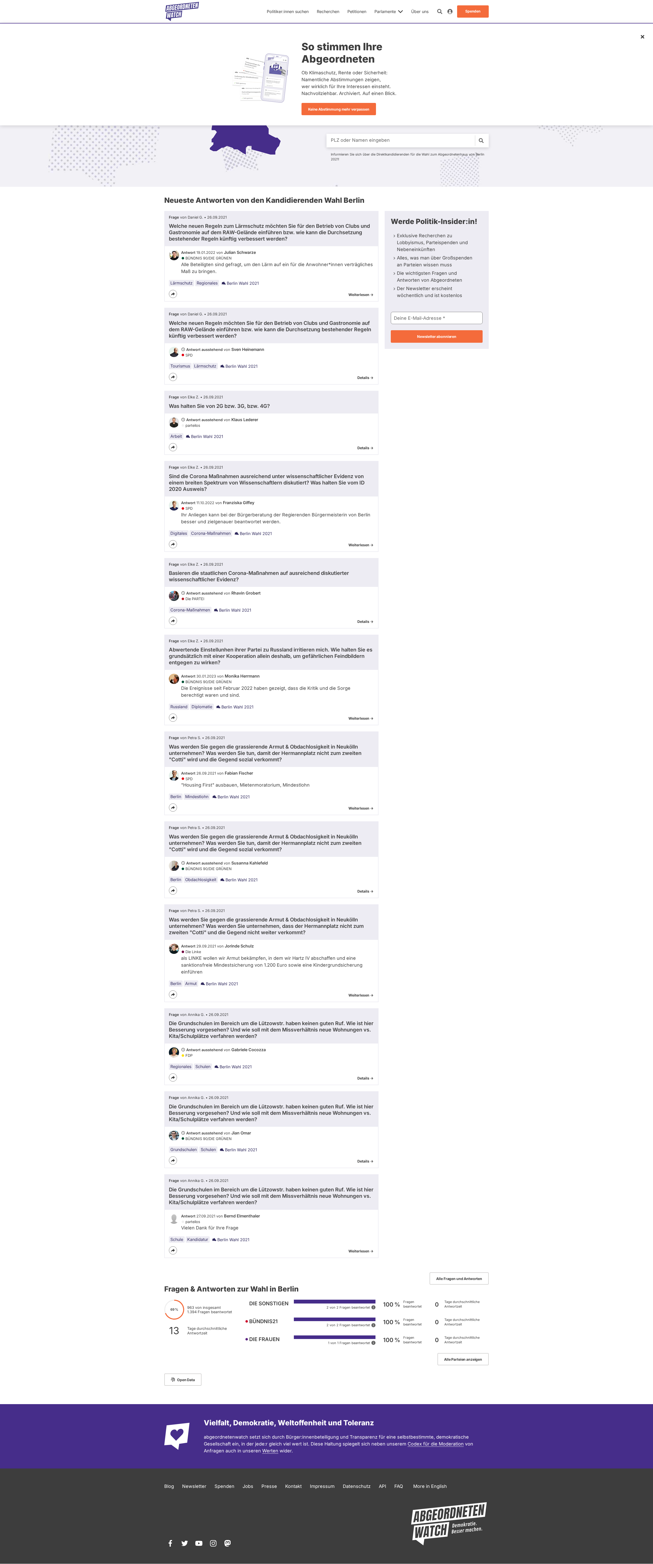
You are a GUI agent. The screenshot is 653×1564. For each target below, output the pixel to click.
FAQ (398, 1486)
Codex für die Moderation (436, 1444)
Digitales (178, 533)
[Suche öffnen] (440, 11)
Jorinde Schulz (239, 946)
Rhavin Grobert (246, 593)
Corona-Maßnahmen (211, 533)
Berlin (175, 796)
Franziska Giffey (238, 502)
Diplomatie (202, 706)
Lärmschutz (181, 283)
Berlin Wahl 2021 (243, 283)
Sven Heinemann (247, 349)
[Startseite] (182, 11)
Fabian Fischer (239, 773)
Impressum (322, 1486)
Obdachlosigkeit (200, 879)
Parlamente (385, 11)
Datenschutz (357, 1486)
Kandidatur (197, 1239)
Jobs (248, 1486)
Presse (269, 1486)
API (382, 1486)
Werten (270, 1450)
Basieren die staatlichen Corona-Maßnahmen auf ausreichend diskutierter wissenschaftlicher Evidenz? (259, 576)
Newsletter (194, 1486)
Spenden (224, 1486)
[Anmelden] (450, 11)
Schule (176, 1239)
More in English (430, 1486)
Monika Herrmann (242, 676)
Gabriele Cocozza (248, 1049)
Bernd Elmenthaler (242, 1215)
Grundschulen (183, 1149)
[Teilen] (173, 294)
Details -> (365, 377)
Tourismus (180, 366)
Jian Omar (241, 1132)
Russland (178, 706)
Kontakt (293, 1486)
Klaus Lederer (244, 419)
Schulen (202, 1066)
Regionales (207, 283)
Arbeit (176, 436)
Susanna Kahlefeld (249, 863)
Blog (169, 1486)
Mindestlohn (196, 796)
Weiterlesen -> (360, 294)
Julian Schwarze (240, 252)
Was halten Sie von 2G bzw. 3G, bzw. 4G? (219, 406)
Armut (191, 983)
